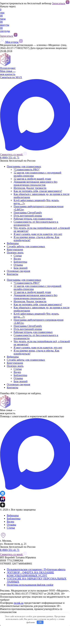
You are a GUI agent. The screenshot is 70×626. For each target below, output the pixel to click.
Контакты (12, 274)
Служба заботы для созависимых (26, 246)
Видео (17, 258)
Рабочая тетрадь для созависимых (33, 218)
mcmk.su (18, 602)
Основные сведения (18, 271)
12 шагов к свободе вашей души (32, 178)
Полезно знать (15, 252)
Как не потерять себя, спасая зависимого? (38, 191)
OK (40, 622)
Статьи (18, 255)
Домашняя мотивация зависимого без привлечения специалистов (35, 183)
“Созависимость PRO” (27, 169)
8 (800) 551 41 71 (9, 157)
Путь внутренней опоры (28, 215)
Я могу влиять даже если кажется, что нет (38, 234)
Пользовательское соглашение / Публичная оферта (36, 569)
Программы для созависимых (24, 166)
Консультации (15, 249)
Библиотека (20, 261)
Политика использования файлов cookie (30, 584)
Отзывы (18, 264)
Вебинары (13, 243)
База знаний (21, 267)
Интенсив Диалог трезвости (30, 188)
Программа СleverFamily (28, 212)
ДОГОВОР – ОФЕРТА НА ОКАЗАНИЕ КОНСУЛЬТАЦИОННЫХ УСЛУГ (30, 574)
